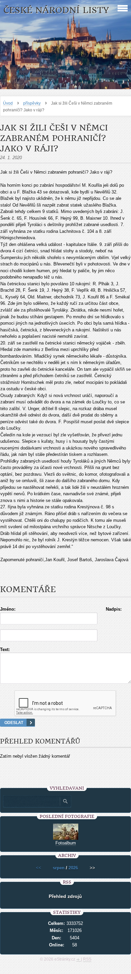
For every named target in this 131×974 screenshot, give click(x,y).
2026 (73, 867)
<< (38, 867)
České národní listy (56, 10)
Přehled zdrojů (65, 896)
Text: (5, 649)
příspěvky (32, 103)
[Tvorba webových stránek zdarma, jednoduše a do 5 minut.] (78, 960)
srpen (58, 867)
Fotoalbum (65, 842)
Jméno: (7, 609)
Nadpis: (114, 609)
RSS (87, 959)
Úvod (8, 103)
